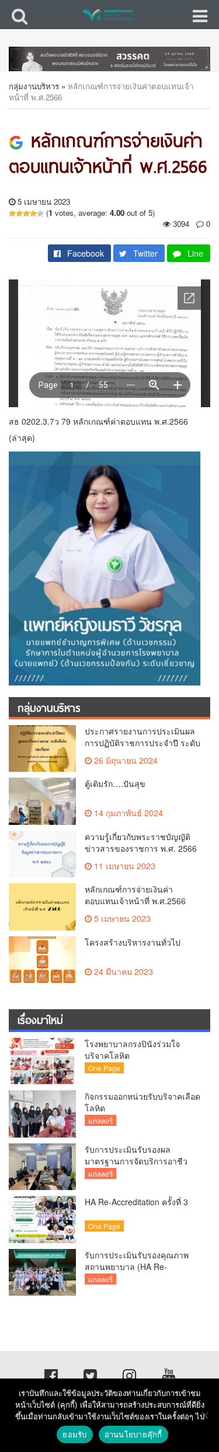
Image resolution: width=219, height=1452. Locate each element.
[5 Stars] (40, 213)
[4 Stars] (33, 213)
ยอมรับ (74, 1434)
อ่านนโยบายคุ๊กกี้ (133, 1434)
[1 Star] (12, 213)
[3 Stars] (26, 213)
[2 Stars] (19, 213)
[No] (204, 1415)
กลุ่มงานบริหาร (34, 86)
